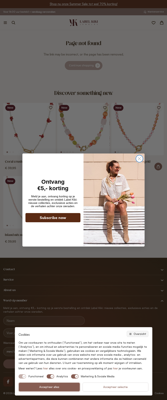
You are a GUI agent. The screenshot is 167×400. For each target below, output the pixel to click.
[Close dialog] (139, 158)
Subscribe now (53, 217)
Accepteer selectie (115, 387)
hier (115, 368)
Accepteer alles (49, 387)
